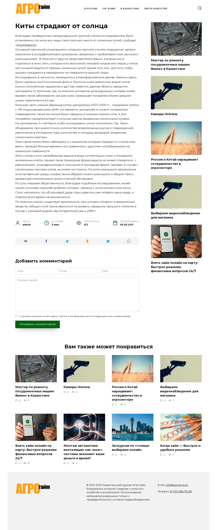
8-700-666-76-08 (181, 491)
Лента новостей (155, 8)
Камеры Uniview (164, 114)
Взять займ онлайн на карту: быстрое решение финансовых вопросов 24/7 (174, 267)
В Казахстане (130, 8)
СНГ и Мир (108, 8)
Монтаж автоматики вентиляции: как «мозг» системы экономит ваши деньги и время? (84, 452)
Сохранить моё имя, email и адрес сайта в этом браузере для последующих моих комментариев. (75, 316)
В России (90, 8)
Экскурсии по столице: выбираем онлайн (131, 448)
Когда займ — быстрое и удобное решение (180, 448)
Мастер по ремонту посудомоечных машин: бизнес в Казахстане (170, 64)
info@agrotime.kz (177, 485)
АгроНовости (26, 45)
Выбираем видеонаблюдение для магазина (179, 391)
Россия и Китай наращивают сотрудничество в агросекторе (174, 164)
